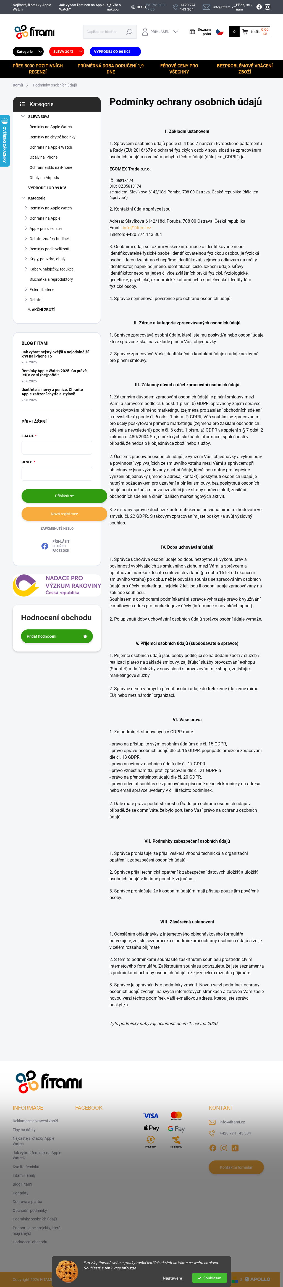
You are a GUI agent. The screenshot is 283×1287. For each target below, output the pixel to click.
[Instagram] (224, 1147)
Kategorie (37, 198)
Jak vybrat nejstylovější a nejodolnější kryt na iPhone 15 (55, 354)
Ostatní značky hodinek (50, 239)
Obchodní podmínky (30, 1210)
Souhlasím (212, 1278)
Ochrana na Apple (45, 218)
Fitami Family (24, 1175)
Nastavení (172, 1277)
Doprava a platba (27, 1201)
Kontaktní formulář (236, 1167)
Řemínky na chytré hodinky (52, 137)
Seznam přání (204, 31)
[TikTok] (235, 1147)
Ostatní (36, 300)
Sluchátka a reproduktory (51, 279)
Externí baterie (42, 289)
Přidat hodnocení (41, 636)
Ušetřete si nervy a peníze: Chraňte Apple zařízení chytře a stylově (52, 391)
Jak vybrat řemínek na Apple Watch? (81, 7)
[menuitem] (28, 51)
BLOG (141, 7)
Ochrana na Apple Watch (51, 147)
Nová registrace (64, 514)
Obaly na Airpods (44, 177)
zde (133, 1268)
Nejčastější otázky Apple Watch (32, 7)
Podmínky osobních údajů (35, 1219)
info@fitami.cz (137, 227)
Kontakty (20, 1193)
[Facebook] (213, 1147)
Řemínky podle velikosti (49, 249)
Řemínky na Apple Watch (51, 127)
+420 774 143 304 (235, 1133)
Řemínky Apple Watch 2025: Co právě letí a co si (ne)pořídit (54, 373)
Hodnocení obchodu (30, 1242)
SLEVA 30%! (38, 116)
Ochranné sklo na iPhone (51, 167)
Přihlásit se (64, 496)
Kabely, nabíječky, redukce (52, 269)
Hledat (129, 32)
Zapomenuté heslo (57, 528)
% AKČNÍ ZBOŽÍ (41, 310)
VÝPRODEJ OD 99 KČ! (47, 188)
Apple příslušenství (46, 228)
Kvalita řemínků (26, 1167)
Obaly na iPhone (43, 157)
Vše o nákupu (114, 7)
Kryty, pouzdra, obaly (47, 259)
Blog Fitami (22, 1184)
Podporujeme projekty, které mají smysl (36, 1231)
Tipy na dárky (24, 1130)
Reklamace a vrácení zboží (35, 1121)
